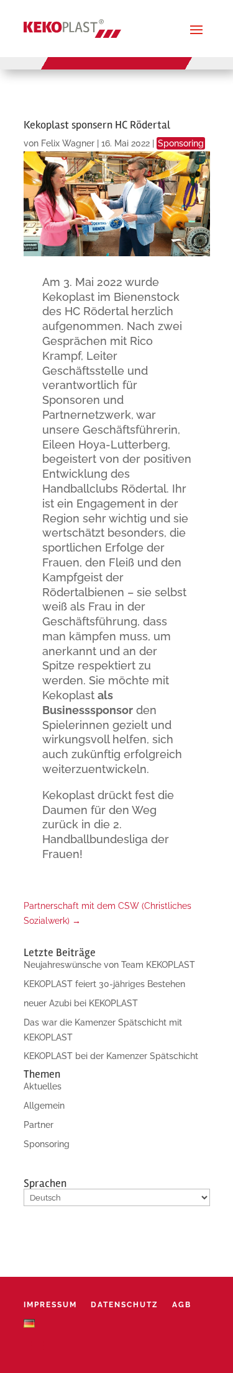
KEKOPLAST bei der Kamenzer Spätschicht (111, 1056)
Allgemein (44, 1106)
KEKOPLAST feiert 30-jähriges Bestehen (104, 984)
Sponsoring (181, 143)
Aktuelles (43, 1086)
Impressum (50, 1304)
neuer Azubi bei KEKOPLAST (81, 1003)
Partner (38, 1125)
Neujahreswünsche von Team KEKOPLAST (109, 965)
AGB (181, 1304)
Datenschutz (124, 1304)
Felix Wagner (67, 143)
